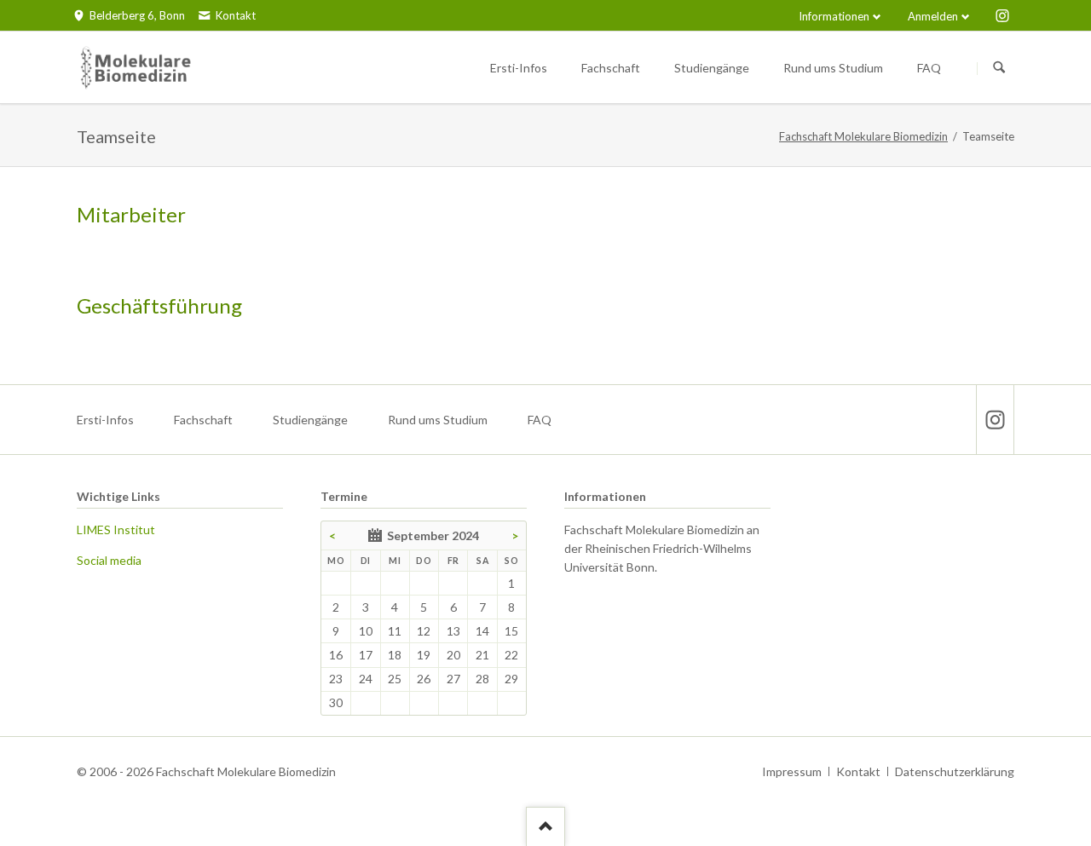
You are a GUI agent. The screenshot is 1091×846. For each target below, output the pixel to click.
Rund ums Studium (438, 419)
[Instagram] (1002, 15)
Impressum (792, 771)
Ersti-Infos (105, 419)
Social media (109, 560)
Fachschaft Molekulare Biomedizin (863, 136)
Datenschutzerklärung (954, 771)
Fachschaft (203, 419)
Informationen (834, 16)
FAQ (539, 419)
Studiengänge (310, 419)
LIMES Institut (116, 529)
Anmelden (933, 16)
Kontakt (858, 771)
